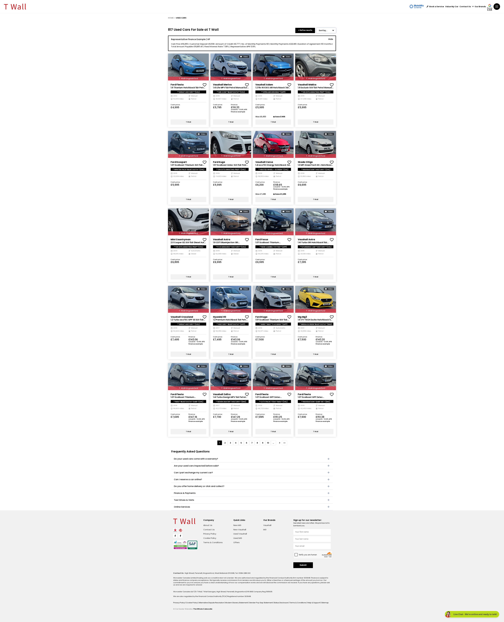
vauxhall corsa (264, 162)
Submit (303, 565)
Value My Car (451, 7)
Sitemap (325, 602)
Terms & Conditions (213, 542)
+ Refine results (305, 30)
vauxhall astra (221, 239)
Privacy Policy (209, 533)
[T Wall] (15, 6)
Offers (236, 542)
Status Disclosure (281, 602)
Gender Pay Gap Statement (261, 602)
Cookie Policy (209, 538)
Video (245, 56)
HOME (171, 18)
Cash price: (175, 105)
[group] (188, 67)
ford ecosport (179, 162)
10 (268, 443)
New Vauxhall (239, 529)
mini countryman (181, 239)
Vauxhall (267, 525)
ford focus (261, 239)
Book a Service (436, 7)
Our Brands (480, 7)
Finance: (234, 105)
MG (264, 529)
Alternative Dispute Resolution (211, 602)
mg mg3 (302, 316)
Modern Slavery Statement (236, 602)
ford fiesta (177, 84)
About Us (207, 525)
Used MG (237, 538)
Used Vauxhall (240, 533)
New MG (237, 525)
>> (284, 443)
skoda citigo (305, 162)
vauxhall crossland (182, 316)
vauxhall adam (264, 84)
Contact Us (465, 7)
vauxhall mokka (307, 84)
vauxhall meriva (222, 84)
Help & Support (314, 602)
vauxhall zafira (222, 394)
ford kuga (219, 162)
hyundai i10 (219, 316)
